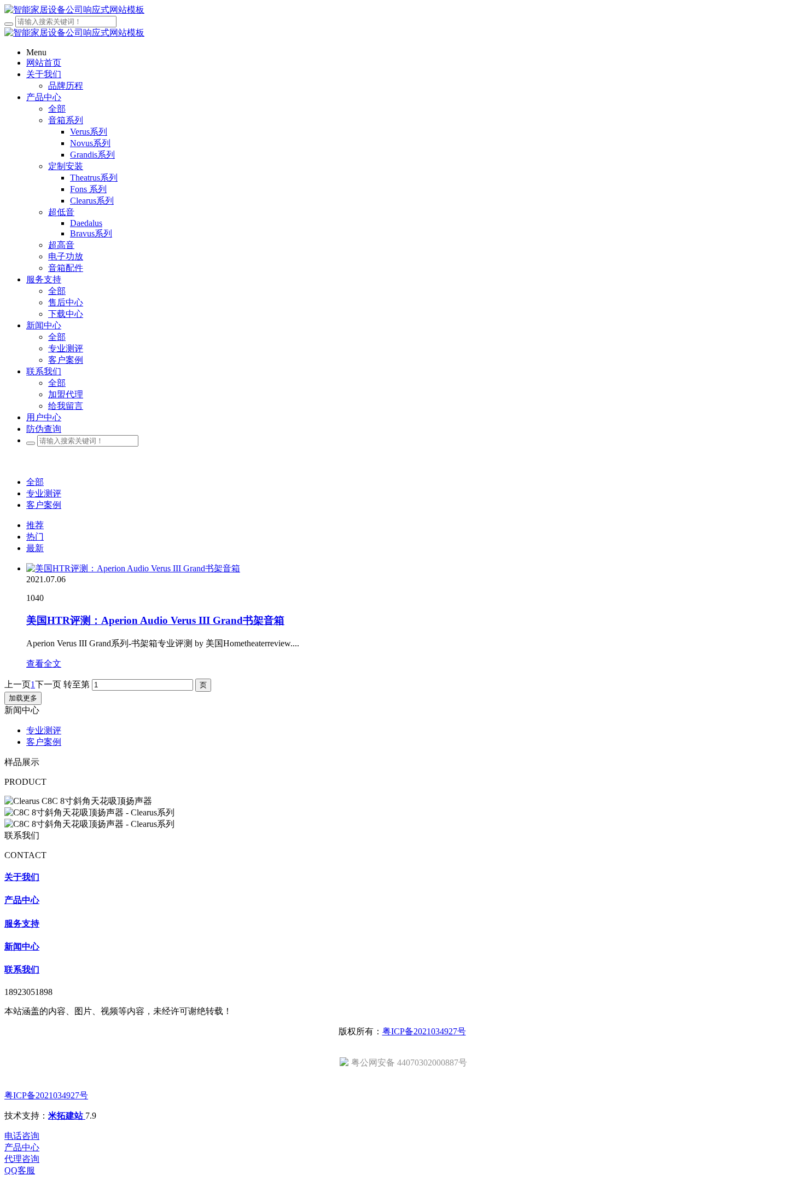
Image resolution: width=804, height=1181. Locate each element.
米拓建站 (66, 1115)
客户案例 (43, 505)
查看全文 (43, 663)
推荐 (35, 525)
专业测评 (43, 493)
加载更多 (23, 698)
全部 (57, 108)
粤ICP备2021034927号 (424, 1031)
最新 (35, 548)
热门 (35, 536)
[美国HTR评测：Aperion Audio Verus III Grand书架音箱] (133, 568)
